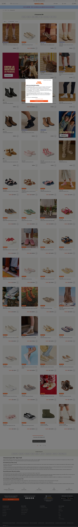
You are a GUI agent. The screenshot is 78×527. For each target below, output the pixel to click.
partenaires (30, 90)
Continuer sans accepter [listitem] (47, 80)
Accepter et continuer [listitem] (39, 101)
